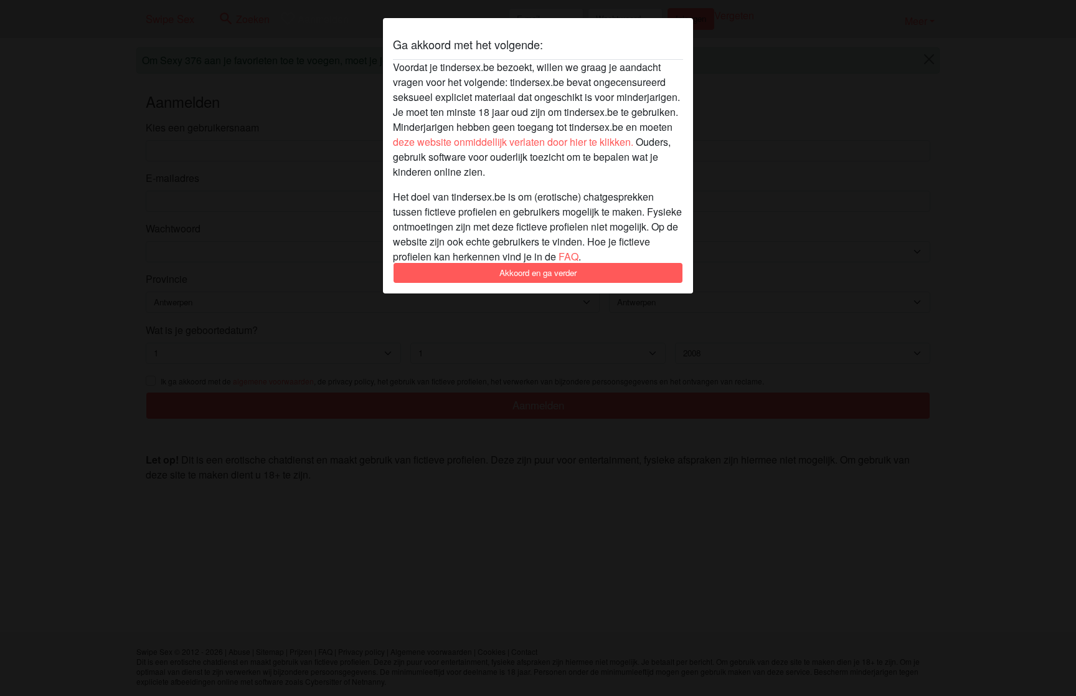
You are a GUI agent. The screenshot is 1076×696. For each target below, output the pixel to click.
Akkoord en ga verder (538, 273)
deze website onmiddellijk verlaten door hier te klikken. (513, 142)
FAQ (568, 256)
